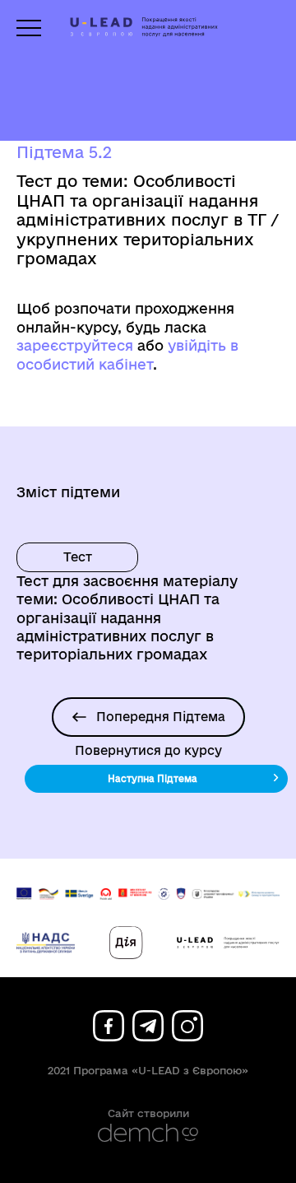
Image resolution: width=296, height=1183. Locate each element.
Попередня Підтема (160, 717)
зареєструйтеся (74, 345)
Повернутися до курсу (148, 751)
